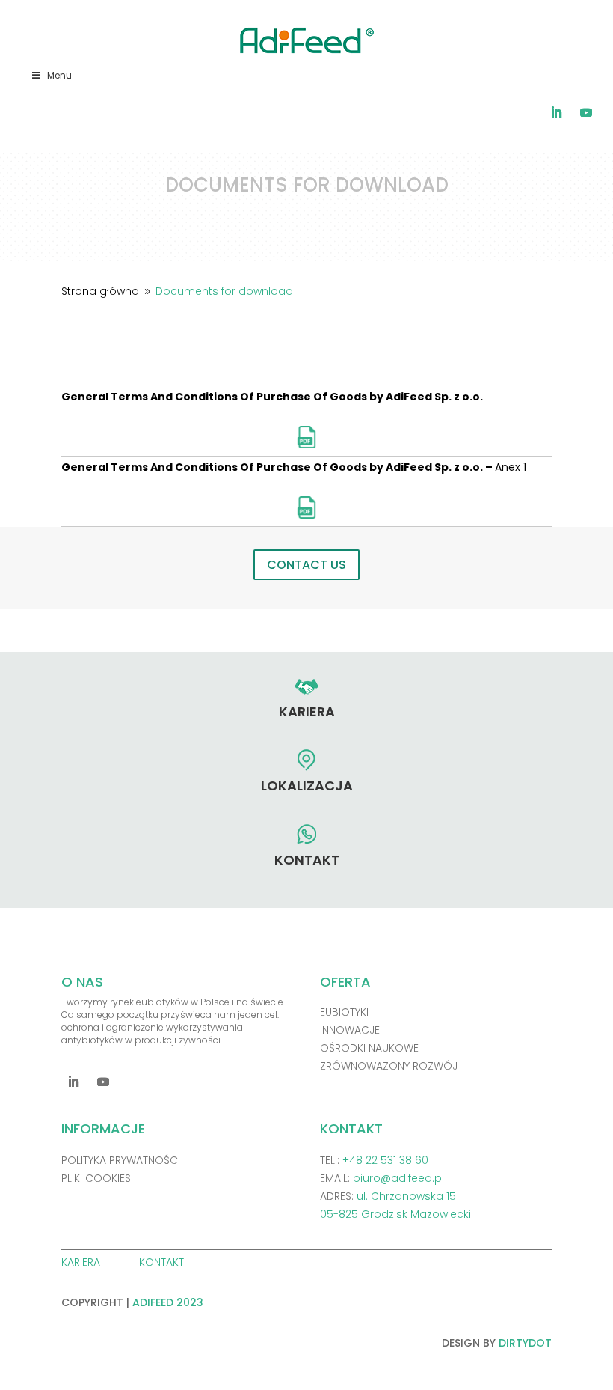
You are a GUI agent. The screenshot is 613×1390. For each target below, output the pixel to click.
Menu (59, 75)
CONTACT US (306, 564)
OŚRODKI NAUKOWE (369, 1047)
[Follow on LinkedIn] (556, 112)
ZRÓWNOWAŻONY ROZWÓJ (389, 1065)
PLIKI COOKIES (96, 1178)
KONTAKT (163, 1262)
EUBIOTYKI (344, 1012)
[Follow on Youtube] (586, 112)
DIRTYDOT (525, 1342)
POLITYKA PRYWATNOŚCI (120, 1160)
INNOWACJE (350, 1029)
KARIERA (82, 1262)
